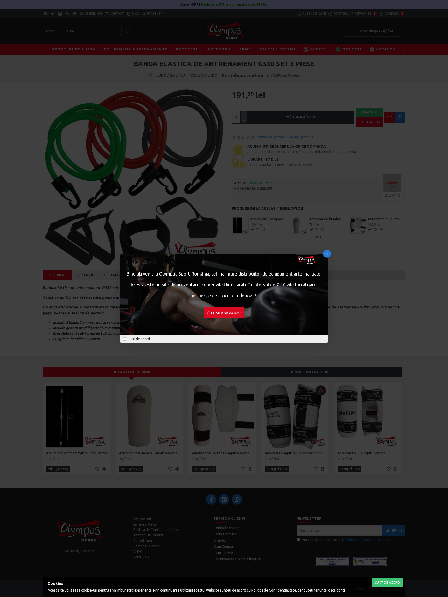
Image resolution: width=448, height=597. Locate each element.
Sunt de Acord (387, 582)
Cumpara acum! (226, 313)
